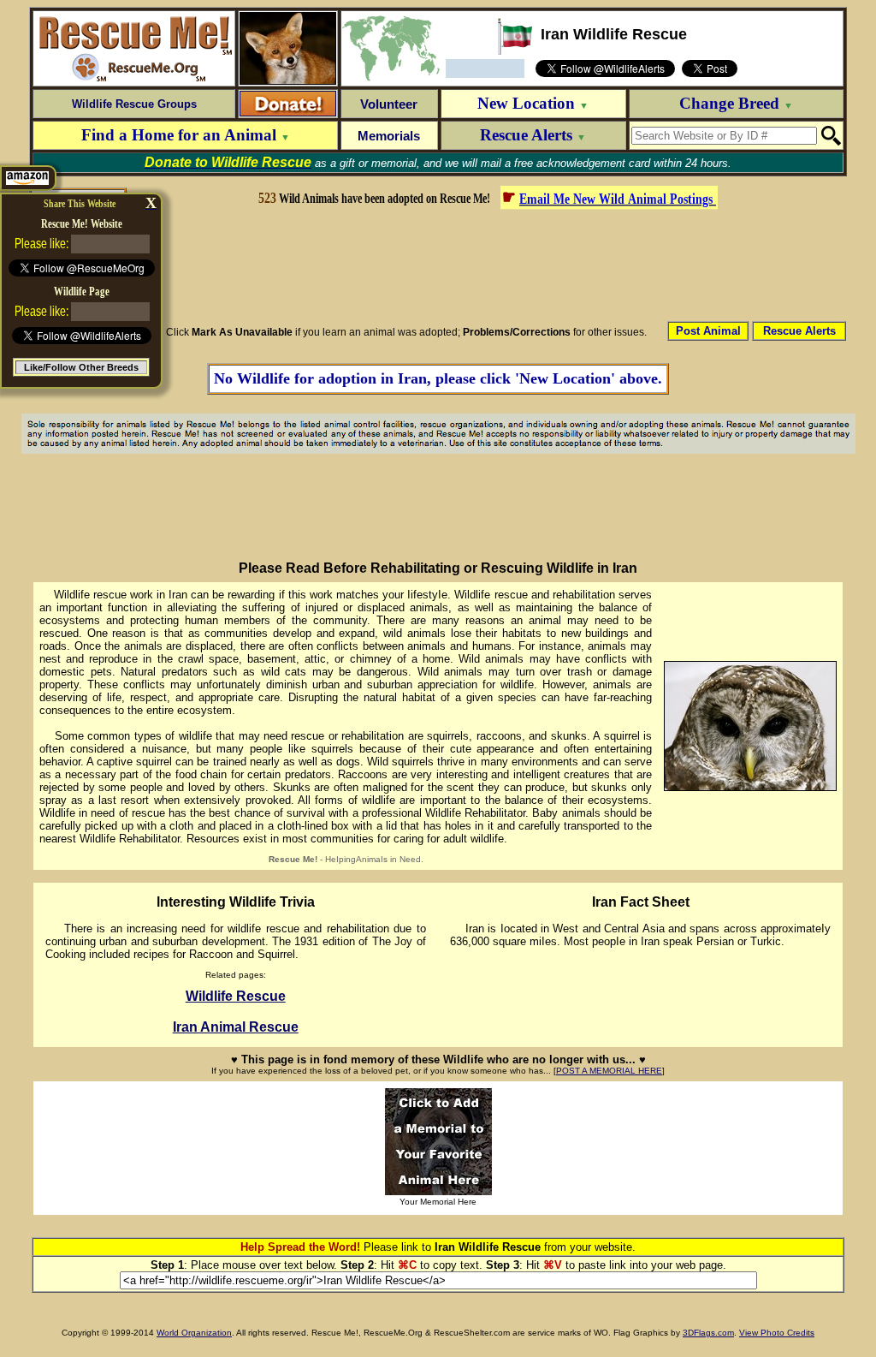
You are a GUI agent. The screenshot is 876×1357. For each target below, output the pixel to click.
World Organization (194, 1332)
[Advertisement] (486, 263)
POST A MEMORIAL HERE (609, 1070)
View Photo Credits (776, 1332)
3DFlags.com (708, 1332)
